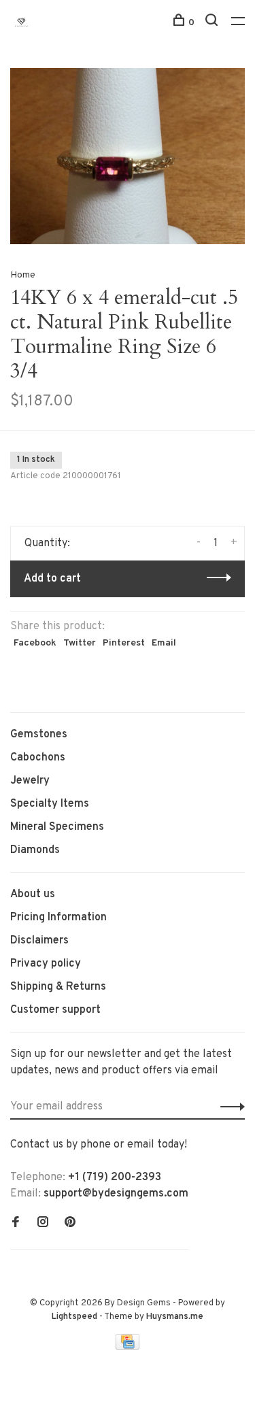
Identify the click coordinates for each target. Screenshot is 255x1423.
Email (164, 643)
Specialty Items (49, 804)
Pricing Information (58, 917)
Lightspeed (74, 1316)
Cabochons (37, 758)
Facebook (35, 643)
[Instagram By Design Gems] (42, 1224)
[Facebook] (15, 1224)
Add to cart (52, 579)
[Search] (213, 23)
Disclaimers (39, 941)
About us (32, 894)
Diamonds (35, 850)
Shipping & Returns (58, 987)
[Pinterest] (70, 1224)
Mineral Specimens (57, 827)
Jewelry (30, 781)
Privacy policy (45, 964)
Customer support (55, 1010)
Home (22, 275)
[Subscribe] (229, 1107)
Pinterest (124, 643)
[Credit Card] (128, 1347)
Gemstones (38, 734)
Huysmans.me (174, 1316)
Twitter (79, 643)
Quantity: (47, 543)
